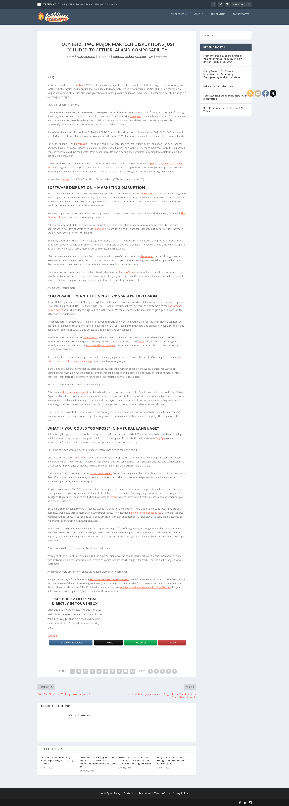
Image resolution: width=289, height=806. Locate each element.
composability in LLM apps (100, 345)
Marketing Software (135, 56)
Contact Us (129, 793)
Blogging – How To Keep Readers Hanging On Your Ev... (88, 4)
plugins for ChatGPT (101, 473)
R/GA (141, 341)
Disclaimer (145, 793)
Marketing (118, 56)
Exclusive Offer (241, 14)
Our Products (178, 14)
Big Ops (160, 438)
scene (66, 179)
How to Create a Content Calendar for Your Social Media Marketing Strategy (135, 760)
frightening (81, 143)
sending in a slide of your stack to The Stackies (145, 587)
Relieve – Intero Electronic (218, 86)
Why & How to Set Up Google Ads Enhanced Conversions (170, 760)
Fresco (113, 497)
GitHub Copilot (148, 193)
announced (80, 457)
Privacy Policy (180, 793)
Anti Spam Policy (111, 793)
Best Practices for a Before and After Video (225, 109)
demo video (146, 256)
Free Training (218, 14)
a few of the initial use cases (145, 512)
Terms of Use (162, 793)
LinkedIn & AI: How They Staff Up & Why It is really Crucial (57, 760)
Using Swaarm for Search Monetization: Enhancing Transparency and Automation (221, 74)
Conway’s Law (127, 272)
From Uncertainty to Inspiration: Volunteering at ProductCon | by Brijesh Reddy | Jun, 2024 (222, 58)
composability (90, 337)
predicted (80, 85)
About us (198, 14)
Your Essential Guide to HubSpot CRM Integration (225, 97)
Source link (53, 635)
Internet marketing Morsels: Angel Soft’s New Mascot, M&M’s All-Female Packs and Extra (97, 762)
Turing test (135, 116)
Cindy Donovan (86, 56)
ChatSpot (99, 228)
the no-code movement (75, 392)
